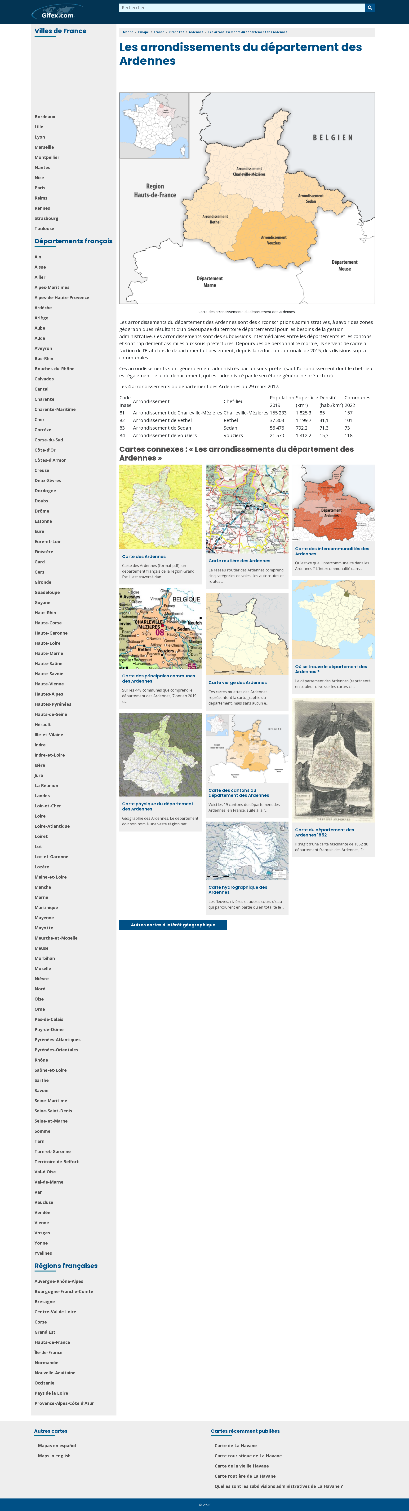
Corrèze (43, 429)
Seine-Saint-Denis (53, 1111)
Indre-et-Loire (50, 755)
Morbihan (45, 958)
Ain (38, 257)
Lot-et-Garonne (51, 856)
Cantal (42, 389)
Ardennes (196, 32)
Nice (39, 177)
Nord (40, 989)
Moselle (43, 968)
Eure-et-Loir (48, 541)
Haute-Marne (49, 653)
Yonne (41, 1243)
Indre (40, 745)
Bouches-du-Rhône (55, 368)
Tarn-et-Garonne (53, 1151)
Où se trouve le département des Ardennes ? (331, 669)
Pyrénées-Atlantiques (57, 1039)
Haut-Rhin (45, 612)
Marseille (44, 147)
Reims (41, 198)
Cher (39, 419)
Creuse (42, 470)
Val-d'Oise (45, 1172)
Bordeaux (45, 116)
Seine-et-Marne (51, 1121)
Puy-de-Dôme (49, 1029)
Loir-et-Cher (48, 806)
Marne (41, 897)
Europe (143, 32)
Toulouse (44, 228)
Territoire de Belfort (57, 1161)
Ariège (42, 318)
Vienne (42, 1222)
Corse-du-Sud (49, 440)
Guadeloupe (47, 592)
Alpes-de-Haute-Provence (62, 297)
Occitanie (44, 1383)
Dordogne (45, 490)
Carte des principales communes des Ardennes (158, 678)
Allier (40, 277)
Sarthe (42, 1080)
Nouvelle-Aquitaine (55, 1373)
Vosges (42, 1233)
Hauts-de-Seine (51, 714)
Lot (38, 846)
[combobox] (242, 8)
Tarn (39, 1141)
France (159, 32)
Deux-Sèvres (48, 480)
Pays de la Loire (51, 1393)
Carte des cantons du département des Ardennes (239, 792)
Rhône (41, 1060)
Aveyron (43, 348)
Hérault (43, 724)
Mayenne (44, 917)
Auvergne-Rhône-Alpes (59, 1281)
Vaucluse (44, 1202)
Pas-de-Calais (49, 1019)
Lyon (40, 137)
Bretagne (45, 1301)
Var (38, 1192)
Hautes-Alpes (49, 694)
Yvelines (43, 1253)
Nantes (42, 167)
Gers (39, 572)
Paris (40, 188)
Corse (41, 1322)
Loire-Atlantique (52, 826)
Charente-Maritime (55, 409)
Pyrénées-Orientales (56, 1050)
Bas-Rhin (44, 358)
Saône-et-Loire (51, 1070)
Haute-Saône (48, 663)
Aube (40, 328)
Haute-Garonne (51, 633)
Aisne (40, 267)
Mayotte (44, 928)
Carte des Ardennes (144, 556)
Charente (44, 399)
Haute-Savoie (49, 673)
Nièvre (42, 978)
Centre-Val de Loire (55, 1312)
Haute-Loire (48, 643)
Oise (39, 999)
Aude (40, 338)
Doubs (41, 501)
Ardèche (43, 307)
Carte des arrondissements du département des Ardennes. (247, 311)
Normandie (46, 1362)
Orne (40, 1009)
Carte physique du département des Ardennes (157, 806)
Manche (43, 887)
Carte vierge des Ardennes (238, 682)
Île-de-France (48, 1352)
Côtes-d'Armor (50, 460)
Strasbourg (46, 218)
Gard (40, 562)
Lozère (42, 867)
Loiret (41, 836)
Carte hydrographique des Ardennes (238, 889)
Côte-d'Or (45, 450)
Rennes (42, 208)
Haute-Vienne (49, 684)
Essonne (43, 521)
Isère (40, 765)
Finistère (44, 551)
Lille (39, 127)
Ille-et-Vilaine (49, 734)
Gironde (43, 582)
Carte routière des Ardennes (239, 561)
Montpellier (47, 157)
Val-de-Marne (49, 1182)
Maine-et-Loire (51, 877)
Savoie (42, 1090)
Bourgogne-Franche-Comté (64, 1291)
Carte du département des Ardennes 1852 (324, 832)
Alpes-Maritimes (52, 287)
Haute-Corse (48, 623)
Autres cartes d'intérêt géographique (173, 925)
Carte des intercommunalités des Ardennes (332, 551)
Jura (39, 775)
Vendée (42, 1212)
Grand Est (45, 1332)
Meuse (42, 948)
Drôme (42, 511)
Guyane (42, 602)
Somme (42, 1131)
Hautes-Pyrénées (53, 704)
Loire (40, 816)
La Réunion (46, 785)
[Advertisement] (74, 76)
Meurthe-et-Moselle (56, 938)
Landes (42, 795)
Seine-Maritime (51, 1100)
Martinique (46, 907)
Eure (39, 531)
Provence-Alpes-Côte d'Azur (64, 1403)
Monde (128, 32)
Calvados (44, 379)
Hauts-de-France (52, 1342)
